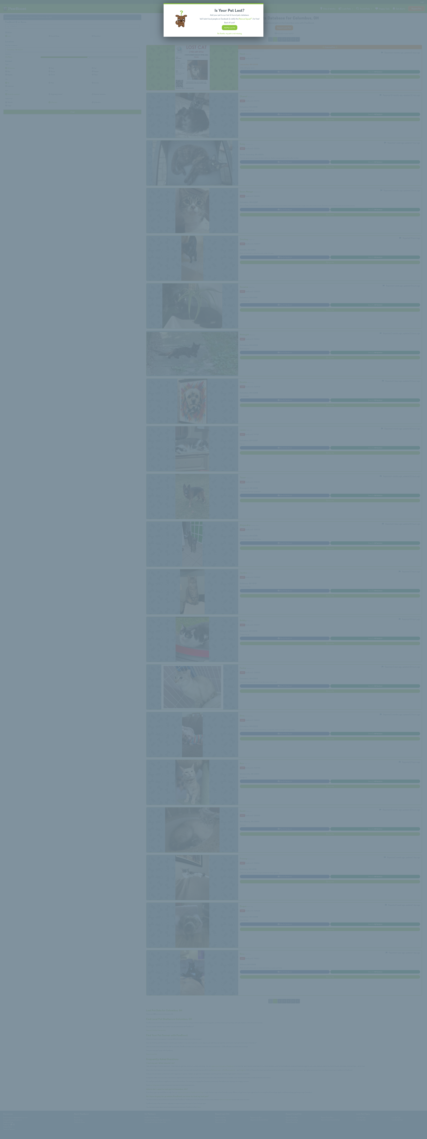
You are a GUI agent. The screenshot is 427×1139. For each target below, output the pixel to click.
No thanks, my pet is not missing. (229, 33)
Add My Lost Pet (229, 27)
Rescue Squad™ (245, 18)
